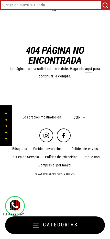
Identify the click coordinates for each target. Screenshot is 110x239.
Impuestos (92, 157)
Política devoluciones (49, 149)
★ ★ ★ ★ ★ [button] (6, 126)
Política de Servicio (24, 157)
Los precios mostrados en (42, 117)
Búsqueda (19, 149)
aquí (88, 68)
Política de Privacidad (61, 157)
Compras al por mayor (55, 165)
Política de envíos (84, 149)
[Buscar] (105, 5)
